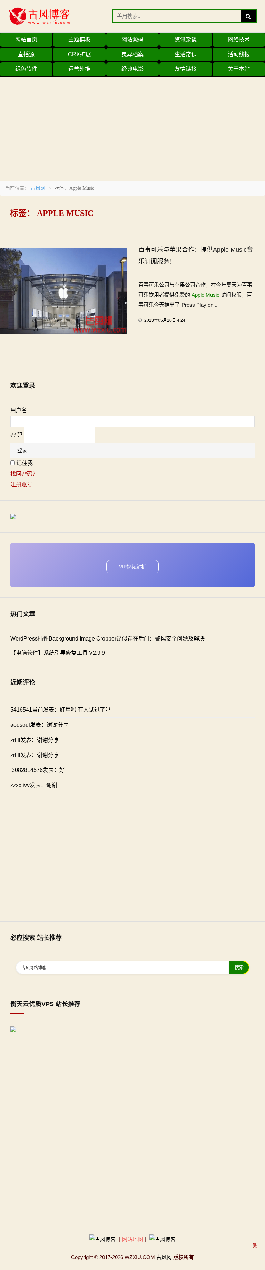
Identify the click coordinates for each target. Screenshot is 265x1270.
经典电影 (132, 69)
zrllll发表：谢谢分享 (34, 740)
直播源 (26, 54)
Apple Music (205, 295)
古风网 (38, 188)
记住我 (24, 463)
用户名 (18, 410)
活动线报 (239, 54)
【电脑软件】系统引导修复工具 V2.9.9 (57, 653)
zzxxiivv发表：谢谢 (33, 785)
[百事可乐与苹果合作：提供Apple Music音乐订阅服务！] (63, 291)
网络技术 (239, 39)
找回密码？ (24, 474)
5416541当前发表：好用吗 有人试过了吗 (60, 710)
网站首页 (26, 39)
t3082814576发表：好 (37, 770)
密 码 (16, 435)
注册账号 (21, 484)
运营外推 (79, 69)
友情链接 (186, 69)
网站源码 (132, 39)
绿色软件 (26, 69)
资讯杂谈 (186, 39)
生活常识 (186, 54)
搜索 (239, 967)
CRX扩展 (79, 54)
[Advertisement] (132, 125)
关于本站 (239, 69)
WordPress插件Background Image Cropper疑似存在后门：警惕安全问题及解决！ (110, 639)
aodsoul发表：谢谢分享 (39, 725)
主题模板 (79, 39)
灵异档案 (132, 54)
